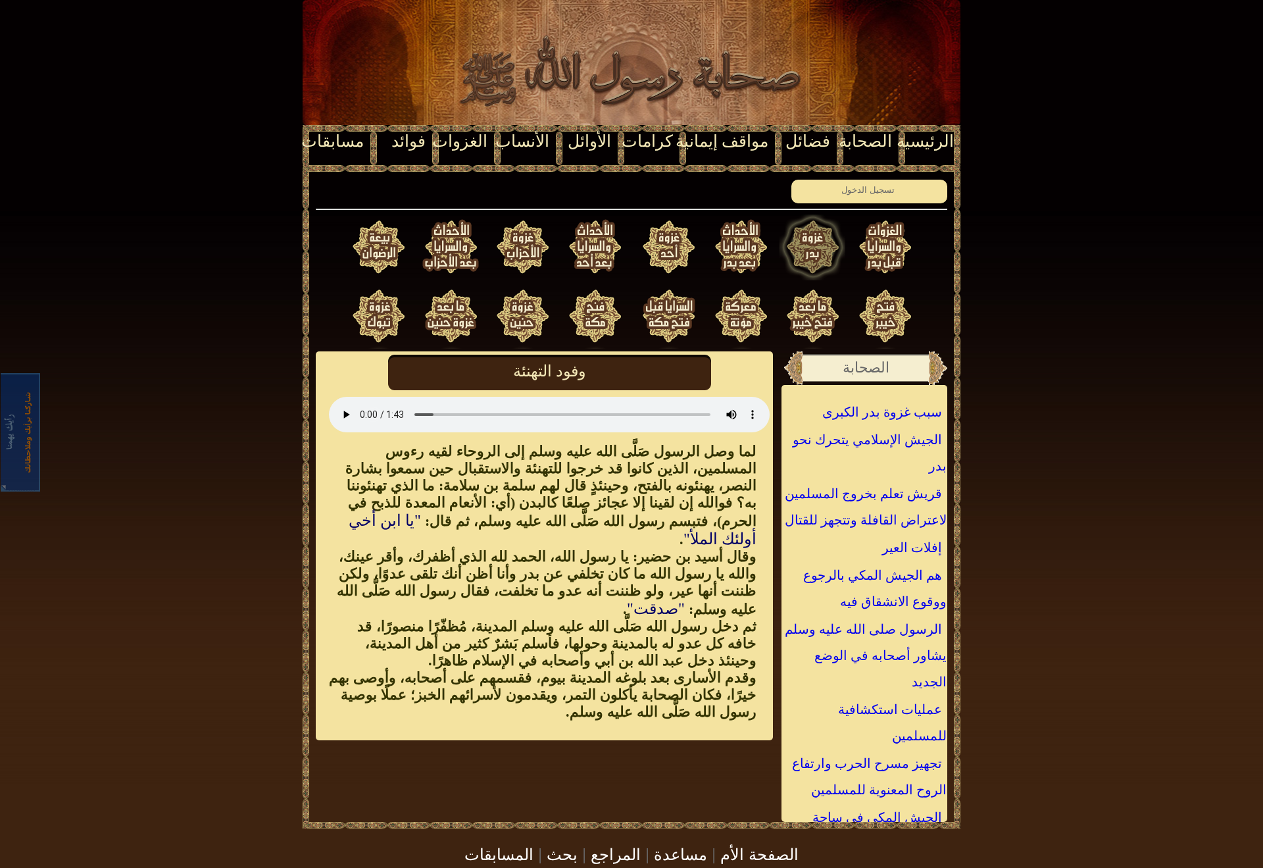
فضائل (807, 141)
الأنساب (522, 141)
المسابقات (498, 853)
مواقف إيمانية (722, 141)
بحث (562, 853)
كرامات (647, 141)
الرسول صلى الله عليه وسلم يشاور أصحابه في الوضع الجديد (866, 655)
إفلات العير (912, 547)
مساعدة (680, 853)
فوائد (408, 141)
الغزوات (459, 141)
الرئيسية (925, 141)
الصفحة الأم (759, 853)
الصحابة (865, 141)
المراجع (616, 853)
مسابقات (332, 141)
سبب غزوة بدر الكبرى (882, 412)
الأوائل (589, 141)
